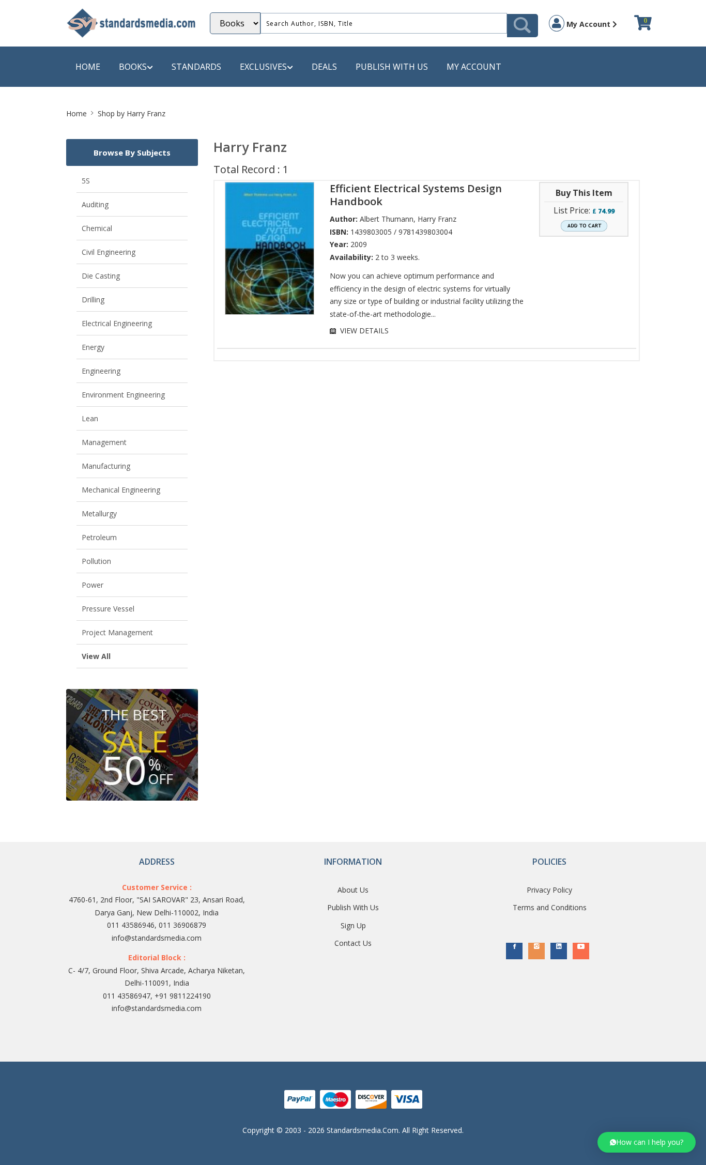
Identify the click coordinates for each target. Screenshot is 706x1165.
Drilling (93, 299)
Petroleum (99, 537)
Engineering (101, 371)
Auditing (95, 204)
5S (86, 181)
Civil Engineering (108, 252)
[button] (646, 1142)
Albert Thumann (386, 219)
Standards (196, 66)
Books (133, 66)
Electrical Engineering (117, 323)
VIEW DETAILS (364, 330)
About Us (353, 890)
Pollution (96, 561)
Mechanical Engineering (121, 490)
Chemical (97, 228)
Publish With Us (353, 907)
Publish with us (392, 66)
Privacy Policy (549, 890)
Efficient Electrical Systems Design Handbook (416, 195)
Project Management (117, 632)
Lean (90, 418)
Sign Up (353, 925)
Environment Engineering (123, 395)
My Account (588, 24)
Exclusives (263, 66)
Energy (93, 347)
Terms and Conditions (550, 907)
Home (87, 66)
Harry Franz (437, 219)
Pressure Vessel (108, 609)
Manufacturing (106, 466)
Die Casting (101, 276)
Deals (324, 66)
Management (104, 442)
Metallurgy (99, 513)
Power (92, 585)
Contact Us (353, 943)
